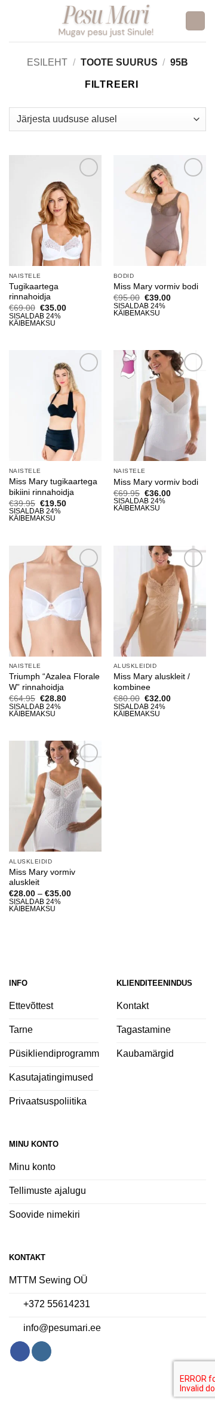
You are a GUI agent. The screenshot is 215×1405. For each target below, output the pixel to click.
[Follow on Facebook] (20, 1351)
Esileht (47, 62)
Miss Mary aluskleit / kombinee (151, 682)
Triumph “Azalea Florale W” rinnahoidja (54, 682)
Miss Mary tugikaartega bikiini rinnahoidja (53, 487)
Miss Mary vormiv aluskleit (42, 877)
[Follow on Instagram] (41, 1351)
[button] (16, 20)
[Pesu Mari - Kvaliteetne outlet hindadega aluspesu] (106, 21)
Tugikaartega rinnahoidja (34, 292)
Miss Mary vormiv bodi (155, 286)
